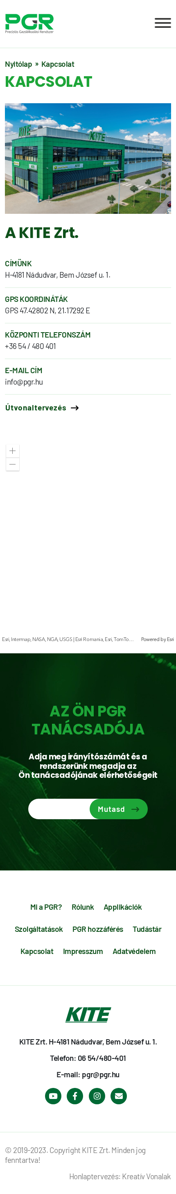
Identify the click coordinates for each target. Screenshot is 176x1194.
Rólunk (83, 906)
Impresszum (83, 951)
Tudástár (147, 928)
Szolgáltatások (39, 928)
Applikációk (123, 906)
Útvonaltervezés (36, 407)
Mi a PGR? (46, 906)
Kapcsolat (37, 951)
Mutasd (111, 808)
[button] (12, 451)
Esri (170, 639)
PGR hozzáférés (97, 928)
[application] (88, 540)
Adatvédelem (134, 951)
